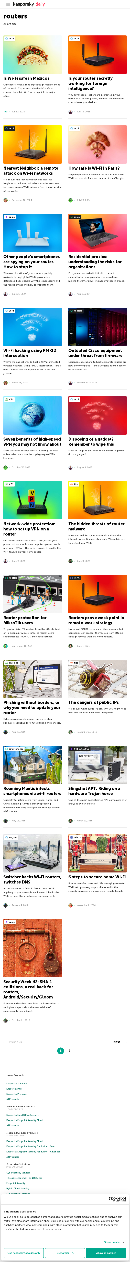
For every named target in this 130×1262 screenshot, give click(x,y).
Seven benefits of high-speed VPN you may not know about (32, 442)
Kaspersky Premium (16, 1094)
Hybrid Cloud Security (17, 1188)
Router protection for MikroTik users (25, 620)
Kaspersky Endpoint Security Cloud (24, 1120)
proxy (76, 217)
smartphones (15, 749)
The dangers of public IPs (93, 702)
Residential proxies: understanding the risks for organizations (95, 261)
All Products (12, 1099)
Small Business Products (20, 1106)
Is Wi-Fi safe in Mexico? (26, 78)
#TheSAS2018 (81, 749)
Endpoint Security (15, 1183)
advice (77, 837)
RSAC (76, 578)
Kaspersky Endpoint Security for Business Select (31, 1146)
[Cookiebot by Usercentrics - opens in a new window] (111, 1199)
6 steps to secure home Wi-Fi (97, 877)
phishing (13, 663)
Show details (112, 1242)
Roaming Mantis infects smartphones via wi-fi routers (32, 791)
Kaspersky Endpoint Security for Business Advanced (33, 1151)
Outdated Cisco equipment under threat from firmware (95, 353)
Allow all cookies (106, 1252)
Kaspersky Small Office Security (22, 1115)
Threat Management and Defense (24, 1178)
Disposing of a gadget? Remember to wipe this (91, 442)
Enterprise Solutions (18, 1164)
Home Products (15, 1075)
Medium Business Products (22, 1132)
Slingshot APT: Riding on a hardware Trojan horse (94, 791)
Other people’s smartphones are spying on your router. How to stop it (31, 261)
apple (11, 217)
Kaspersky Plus (14, 1089)
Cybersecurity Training (18, 1193)
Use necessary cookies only (23, 1252)
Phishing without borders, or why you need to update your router (31, 707)
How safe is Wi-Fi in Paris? (94, 168)
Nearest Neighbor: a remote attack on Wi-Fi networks (30, 171)
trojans (12, 837)
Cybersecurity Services (18, 1172)
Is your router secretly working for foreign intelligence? (90, 83)
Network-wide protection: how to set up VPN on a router (29, 529)
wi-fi (11, 38)
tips (75, 484)
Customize (63, 1252)
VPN (11, 399)
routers (77, 310)
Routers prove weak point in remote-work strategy (96, 620)
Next (117, 1042)
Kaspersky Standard (16, 1083)
